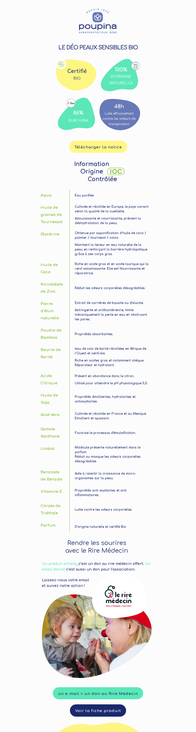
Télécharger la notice (98, 147)
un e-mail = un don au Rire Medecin (98, 694)
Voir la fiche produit (98, 711)
